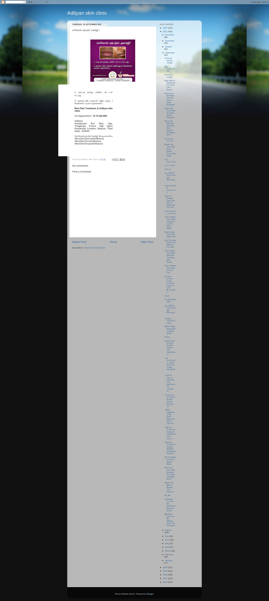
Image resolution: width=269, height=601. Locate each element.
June (167, 540)
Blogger (150, 594)
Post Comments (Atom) (94, 248)
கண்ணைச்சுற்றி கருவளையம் (170, 189)
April (167, 547)
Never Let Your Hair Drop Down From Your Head (170, 150)
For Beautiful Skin (170, 300)
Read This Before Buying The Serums (169, 487)
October (168, 47)
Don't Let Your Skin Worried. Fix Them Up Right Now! (169, 473)
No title (167, 495)
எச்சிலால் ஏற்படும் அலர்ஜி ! (168, 60)
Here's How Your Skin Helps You (170, 234)
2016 (165, 582)
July (167, 536)
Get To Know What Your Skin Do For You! (170, 243)
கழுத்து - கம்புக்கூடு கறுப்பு (169, 320)
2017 (165, 578)
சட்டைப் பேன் (169, 165)
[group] (88, 120)
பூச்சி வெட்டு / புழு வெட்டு (170, 212)
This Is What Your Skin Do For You (170, 269)
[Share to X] (118, 159)
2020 (165, 567)
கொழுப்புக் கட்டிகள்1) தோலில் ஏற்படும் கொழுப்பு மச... (169, 400)
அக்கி (166, 296)
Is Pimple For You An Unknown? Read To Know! (170, 505)
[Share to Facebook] (121, 159)
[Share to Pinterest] (123, 159)
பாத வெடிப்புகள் (170, 160)
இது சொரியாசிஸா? (169, 68)
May (167, 543)
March (168, 551)
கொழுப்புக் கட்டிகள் (168, 139)
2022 (165, 28)
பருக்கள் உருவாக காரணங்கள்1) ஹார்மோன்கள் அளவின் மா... (169, 383)
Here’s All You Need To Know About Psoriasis (169, 113)
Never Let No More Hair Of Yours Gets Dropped (169, 99)
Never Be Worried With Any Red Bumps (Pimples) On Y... (169, 128)
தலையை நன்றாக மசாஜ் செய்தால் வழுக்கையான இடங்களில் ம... (169, 284)
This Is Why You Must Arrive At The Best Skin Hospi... (169, 256)
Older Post (147, 241)
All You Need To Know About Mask (170, 460)
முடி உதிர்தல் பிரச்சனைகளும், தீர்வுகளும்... (170, 177)
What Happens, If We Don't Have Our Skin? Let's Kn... (169, 416)
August (168, 530)
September (170, 53)
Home (113, 241)
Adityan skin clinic (87, 13)
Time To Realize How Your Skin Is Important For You (169, 202)
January (168, 561)
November (169, 41)
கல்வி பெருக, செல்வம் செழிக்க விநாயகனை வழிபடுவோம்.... (170, 347)
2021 (165, 32)
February (169, 554)
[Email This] (113, 159)
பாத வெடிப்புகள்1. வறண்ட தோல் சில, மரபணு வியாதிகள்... (170, 365)
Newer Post (79, 241)
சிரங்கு (167, 337)
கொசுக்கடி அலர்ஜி (168, 76)
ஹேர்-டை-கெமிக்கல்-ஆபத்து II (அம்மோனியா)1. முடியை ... (170, 433)
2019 (165, 571)
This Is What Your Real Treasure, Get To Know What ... (170, 222)
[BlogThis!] (115, 159)
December (169, 35)
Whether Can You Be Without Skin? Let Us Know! (169, 520)
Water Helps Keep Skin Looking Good (170, 329)
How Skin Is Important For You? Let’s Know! (169, 85)
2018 (165, 575)
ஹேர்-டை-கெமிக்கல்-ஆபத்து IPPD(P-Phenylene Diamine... (170, 448)
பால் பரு (167, 169)
